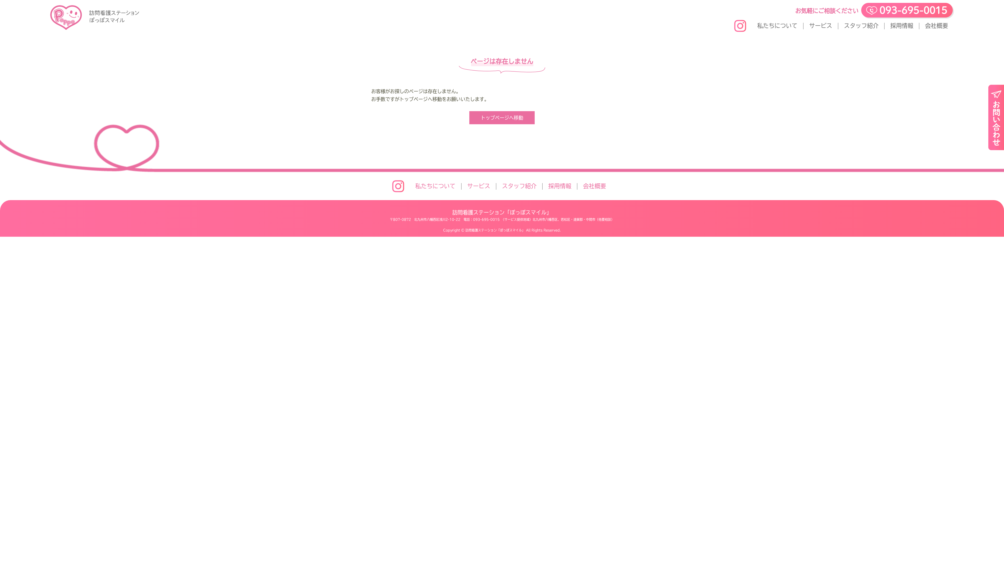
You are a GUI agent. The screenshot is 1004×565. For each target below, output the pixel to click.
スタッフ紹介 (861, 26)
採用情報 (901, 26)
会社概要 (936, 26)
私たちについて (777, 26)
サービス (820, 26)
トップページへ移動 (502, 117)
